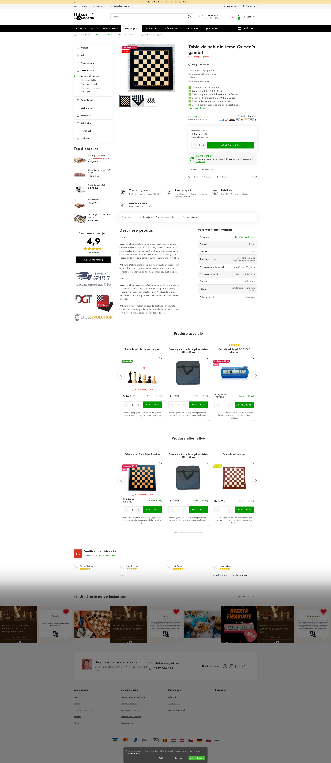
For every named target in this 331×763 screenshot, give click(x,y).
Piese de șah (87, 63)
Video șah (172, 697)
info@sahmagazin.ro (166, 663)
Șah (82, 55)
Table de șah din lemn (90, 76)
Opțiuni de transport (249, 116)
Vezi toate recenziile (105, 555)
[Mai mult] (246, 28)
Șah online (86, 123)
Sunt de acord (198, 758)
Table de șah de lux (87, 91)
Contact (85, 6)
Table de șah (87, 70)
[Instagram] (231, 666)
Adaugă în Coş (230, 145)
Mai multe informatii (198, 108)
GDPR (76, 723)
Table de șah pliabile (88, 80)
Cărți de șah (87, 107)
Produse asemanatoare (166, 217)
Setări (161, 758)
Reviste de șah (174, 703)
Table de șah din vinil (88, 84)
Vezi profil (244, 596)
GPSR (254, 177)
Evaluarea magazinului (83, 710)
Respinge (178, 758)
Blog (75, 6)
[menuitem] (81, 28)
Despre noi (97, 6)
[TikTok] (244, 666)
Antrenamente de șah (176, 710)
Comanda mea (127, 723)
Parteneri (77, 716)
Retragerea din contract (130, 710)
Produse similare (190, 217)
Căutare (189, 16)
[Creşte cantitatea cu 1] (203, 145)
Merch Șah (86, 130)
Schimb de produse (129, 703)
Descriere (126, 217)
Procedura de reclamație (131, 716)
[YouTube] (237, 666)
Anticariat (86, 115)
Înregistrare (250, 6)
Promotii (85, 47)
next (256, 375)
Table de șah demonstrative (91, 88)
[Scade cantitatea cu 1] (195, 145)
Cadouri (85, 138)
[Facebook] (225, 666)
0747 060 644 (209, 15)
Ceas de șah (87, 100)
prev (121, 375)
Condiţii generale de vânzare (118, 6)
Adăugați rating (93, 259)
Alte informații (143, 217)
